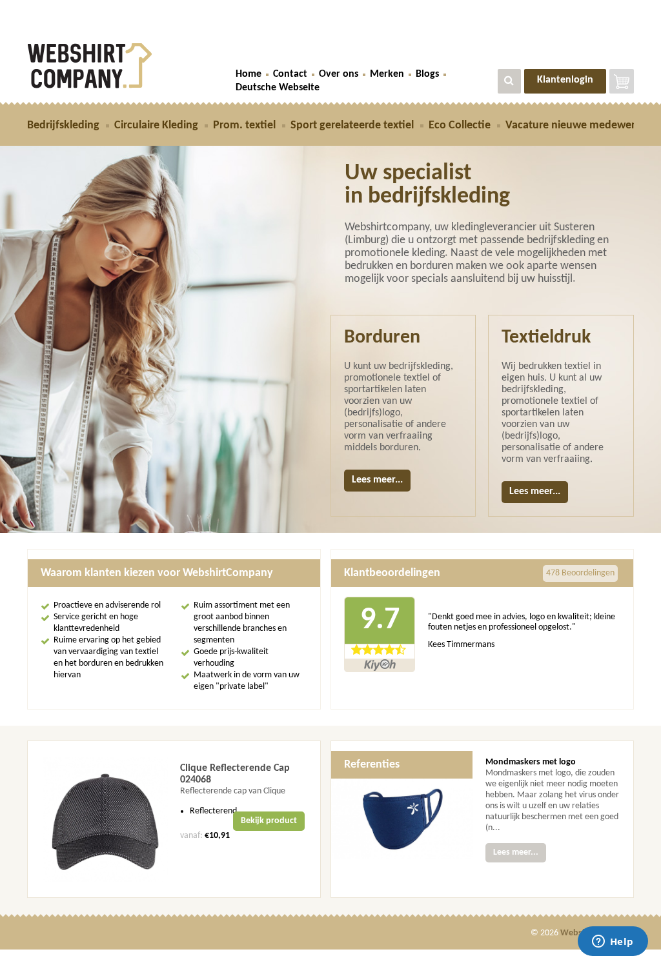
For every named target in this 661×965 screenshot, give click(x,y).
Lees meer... (377, 480)
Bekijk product (269, 821)
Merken (387, 74)
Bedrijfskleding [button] (63, 125)
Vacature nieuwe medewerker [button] (578, 125)
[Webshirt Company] (121, 65)
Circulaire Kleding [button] (156, 125)
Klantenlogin (565, 80)
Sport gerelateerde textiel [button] (352, 125)
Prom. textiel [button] (244, 125)
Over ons (338, 74)
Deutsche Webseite (278, 88)
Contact (290, 74)
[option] (174, 819)
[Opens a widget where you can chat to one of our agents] (612, 942)
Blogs (427, 74)
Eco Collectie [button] (460, 125)
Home (248, 74)
